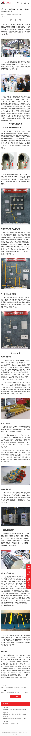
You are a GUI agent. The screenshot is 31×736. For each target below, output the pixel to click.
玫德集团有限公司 (15, 732)
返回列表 (15, 696)
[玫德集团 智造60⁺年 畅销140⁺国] (6, 2)
